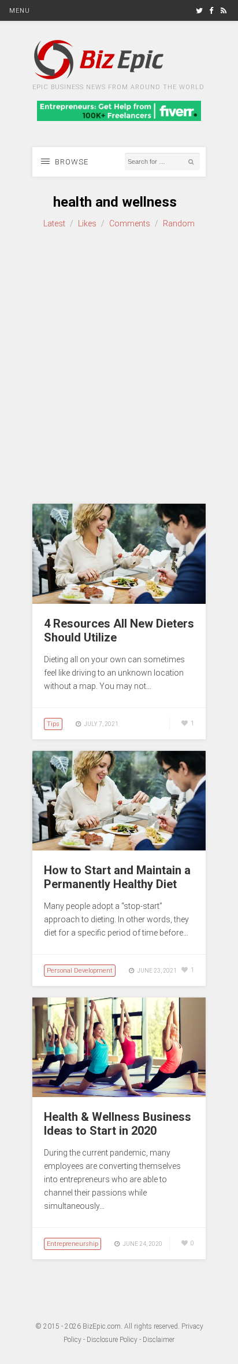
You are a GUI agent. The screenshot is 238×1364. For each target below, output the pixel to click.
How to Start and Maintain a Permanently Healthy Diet (117, 877)
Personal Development (80, 970)
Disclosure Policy (112, 1340)
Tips (53, 724)
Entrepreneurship (72, 1244)
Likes (87, 223)
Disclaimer (158, 1340)
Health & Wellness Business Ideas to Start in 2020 (117, 1124)
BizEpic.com (102, 1326)
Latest (54, 223)
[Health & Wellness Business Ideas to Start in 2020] (119, 1094)
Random (179, 223)
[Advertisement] (119, 367)
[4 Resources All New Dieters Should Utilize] (119, 601)
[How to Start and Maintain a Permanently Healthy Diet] (119, 847)
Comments (129, 223)
